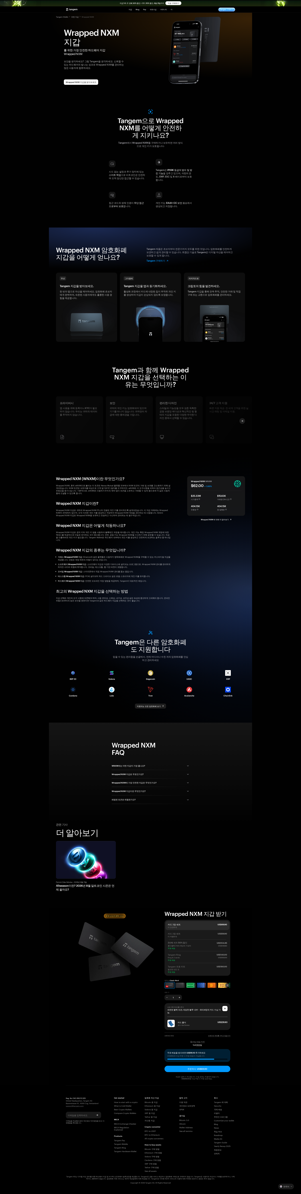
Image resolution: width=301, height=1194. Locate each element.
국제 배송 (218, 1109)
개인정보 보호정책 (187, 1105)
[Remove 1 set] (166, 997)
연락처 (217, 1153)
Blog (216, 1124)
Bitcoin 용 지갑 (151, 1102)
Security (217, 1105)
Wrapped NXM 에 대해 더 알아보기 (215, 519)
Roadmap (218, 1135)
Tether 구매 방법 (152, 1167)
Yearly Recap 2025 (222, 1146)
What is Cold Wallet (122, 1105)
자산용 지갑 (149, 1120)
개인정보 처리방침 (90, 1120)
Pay (144, 9)
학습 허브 (218, 1131)
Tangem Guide (220, 1142)
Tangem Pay (119, 1140)
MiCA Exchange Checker (125, 1123)
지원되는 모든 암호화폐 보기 (149, 706)
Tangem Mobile (121, 1144)
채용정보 (218, 1150)
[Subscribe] (97, 1115)
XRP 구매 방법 (151, 1163)
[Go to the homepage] (72, 9)
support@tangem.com (75, 1105)
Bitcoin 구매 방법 (152, 1149)
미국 (203, 1042)
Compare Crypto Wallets (125, 1113)
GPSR (181, 1109)
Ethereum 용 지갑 (152, 1105)
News (216, 1127)
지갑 (130, 9)
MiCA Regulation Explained (121, 1128)
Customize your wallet (224, 1120)
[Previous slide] (59, 421)
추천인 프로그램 (221, 1117)
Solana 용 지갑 (151, 1109)
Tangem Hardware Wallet (125, 1151)
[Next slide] (242, 421)
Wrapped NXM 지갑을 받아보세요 (81, 82)
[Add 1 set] (179, 997)
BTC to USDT (150, 1131)
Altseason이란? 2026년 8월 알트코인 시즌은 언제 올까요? (85, 887)
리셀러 (217, 1113)
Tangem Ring (120, 1147)
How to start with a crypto (125, 1102)
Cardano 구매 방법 (153, 1160)
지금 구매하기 (173, 3)
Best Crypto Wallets (123, 1109)
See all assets (151, 1171)
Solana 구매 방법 (152, 1156)
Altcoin (182, 1123)
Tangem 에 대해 (221, 1102)
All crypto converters (154, 1138)
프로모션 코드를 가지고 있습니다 (219, 1036)
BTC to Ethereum (152, 1135)
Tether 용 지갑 (151, 1117)
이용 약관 (183, 1102)
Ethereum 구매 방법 (153, 1152)
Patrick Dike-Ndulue (64, 882)
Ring (137, 9)
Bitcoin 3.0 (184, 1120)
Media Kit (218, 1139)
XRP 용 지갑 (150, 1113)
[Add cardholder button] (225, 1008)
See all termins (185, 1131)
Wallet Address (186, 1127)
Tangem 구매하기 (226, 9)
